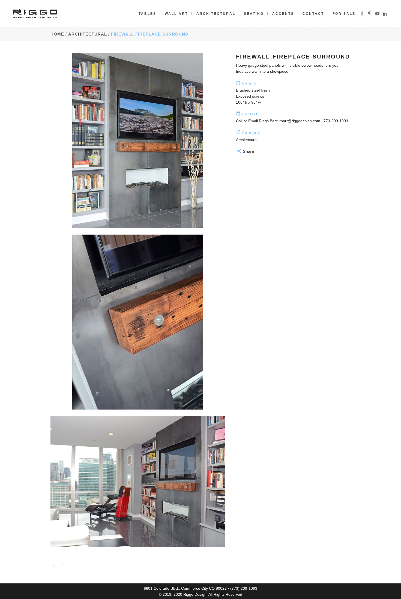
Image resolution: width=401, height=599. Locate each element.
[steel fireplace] (137, 231)
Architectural (128, 34)
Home (57, 34)
